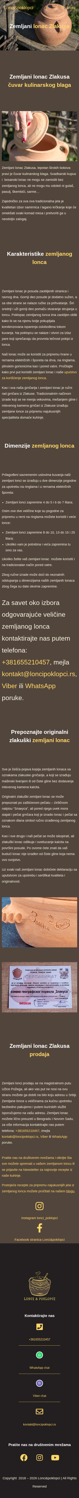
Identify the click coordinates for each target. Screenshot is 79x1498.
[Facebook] (24, 1457)
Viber (9, 686)
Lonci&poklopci (18, 7)
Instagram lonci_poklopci (39, 1218)
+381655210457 (26, 662)
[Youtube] (55, 1457)
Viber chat (39, 1395)
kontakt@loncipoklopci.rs (38, 674)
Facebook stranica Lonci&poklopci (40, 1240)
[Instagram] (39, 1457)
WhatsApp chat (39, 1367)
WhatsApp (40, 686)
